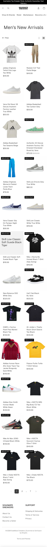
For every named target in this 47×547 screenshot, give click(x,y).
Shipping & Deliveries (33, 511)
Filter (7, 38)
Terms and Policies (23, 539)
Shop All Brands (8, 15)
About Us (6, 513)
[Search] (8, 8)
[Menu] (3, 8)
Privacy (28, 518)
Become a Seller (9, 521)
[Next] (36, 491)
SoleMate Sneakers (18, 531)
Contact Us (7, 517)
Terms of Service (32, 515)
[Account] (38, 8)
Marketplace (28, 15)
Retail (19, 15)
